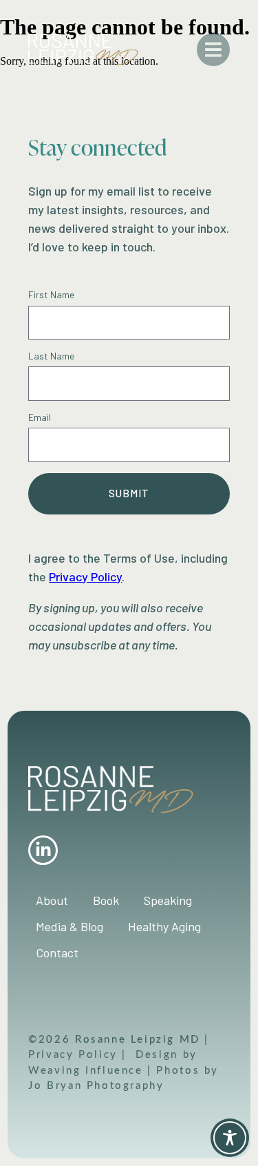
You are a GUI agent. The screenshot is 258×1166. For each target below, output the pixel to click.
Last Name (51, 356)
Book (106, 900)
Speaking (168, 900)
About (52, 900)
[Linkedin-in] (43, 850)
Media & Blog (69, 926)
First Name (51, 294)
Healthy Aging (164, 926)
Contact (57, 952)
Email (39, 417)
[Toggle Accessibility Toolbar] (230, 1138)
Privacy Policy (75, 1054)
